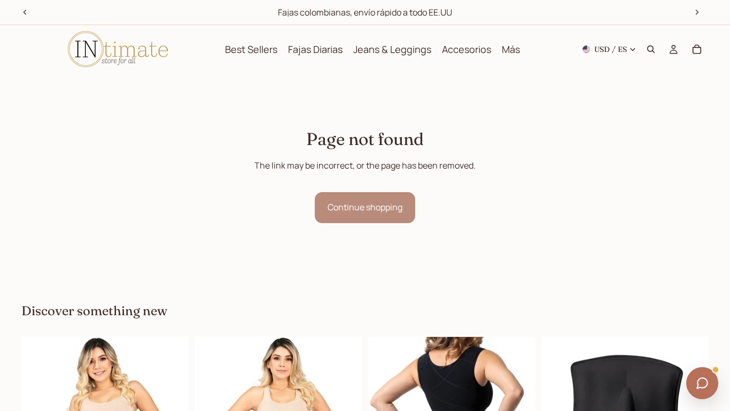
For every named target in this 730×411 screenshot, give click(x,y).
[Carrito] (697, 49)
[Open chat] (702, 383)
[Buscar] (651, 49)
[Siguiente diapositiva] (697, 12)
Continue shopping (365, 207)
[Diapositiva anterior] (25, 12)
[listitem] (510, 49)
